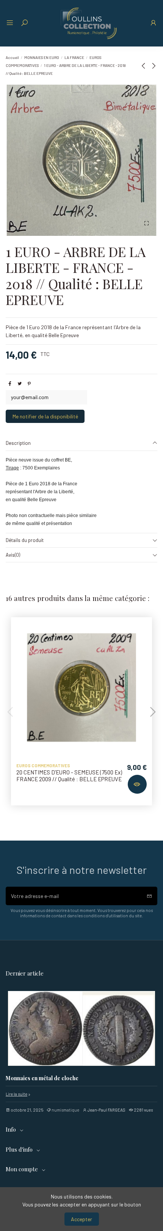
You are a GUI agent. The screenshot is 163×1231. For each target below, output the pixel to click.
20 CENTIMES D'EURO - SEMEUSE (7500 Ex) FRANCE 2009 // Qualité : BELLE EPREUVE (69, 775)
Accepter (81, 1219)
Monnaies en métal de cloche (42, 1078)
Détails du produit (25, 540)
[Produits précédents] (144, 65)
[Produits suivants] (153, 65)
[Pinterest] (29, 383)
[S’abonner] (149, 896)
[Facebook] (10, 383)
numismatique (65, 1109)
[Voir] (137, 784)
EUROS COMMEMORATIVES (43, 765)
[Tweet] (19, 383)
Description (18, 443)
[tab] (81, 443)
